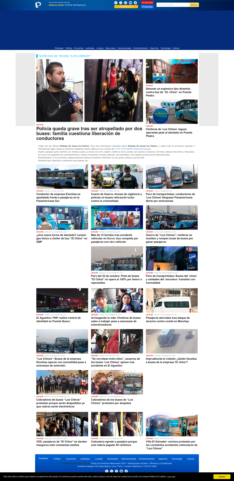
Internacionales (124, 48)
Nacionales (110, 48)
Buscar (194, 5)
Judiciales (89, 48)
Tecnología (166, 48)
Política (68, 48)
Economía (78, 48)
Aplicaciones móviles (137, 463)
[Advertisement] (117, 27)
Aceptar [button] (222, 477)
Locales (99, 48)
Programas (147, 6)
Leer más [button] (171, 477)
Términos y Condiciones (161, 463)
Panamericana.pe (142, 149)
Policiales (59, 48)
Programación (126, 6)
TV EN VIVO (147, 2)
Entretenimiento (140, 48)
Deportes (154, 48)
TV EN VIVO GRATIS (124, 149)
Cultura (176, 48)
